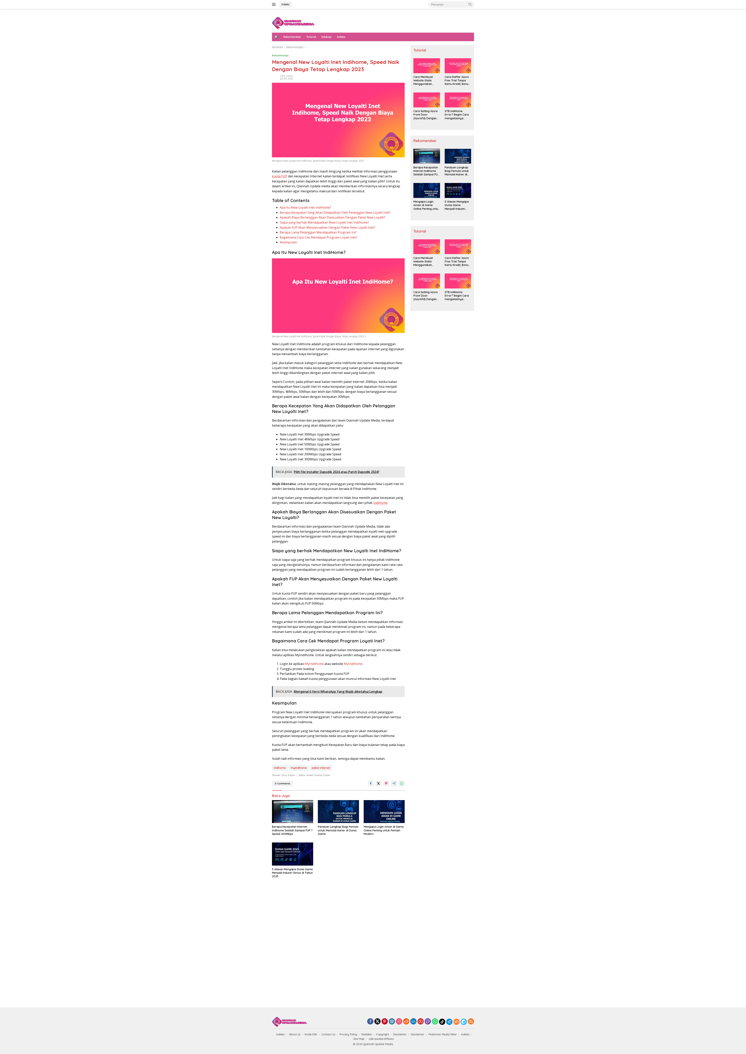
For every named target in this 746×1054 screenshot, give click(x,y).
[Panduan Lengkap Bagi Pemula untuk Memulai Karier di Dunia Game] (338, 811)
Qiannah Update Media (378, 1044)
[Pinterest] (385, 1021)
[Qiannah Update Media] (293, 22)
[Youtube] (420, 1021)
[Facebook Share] (371, 783)
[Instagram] (399, 1021)
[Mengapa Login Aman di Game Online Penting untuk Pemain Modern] (384, 811)
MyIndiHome (314, 664)
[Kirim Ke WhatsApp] (402, 783)
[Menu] (274, 4)
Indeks (285, 4)
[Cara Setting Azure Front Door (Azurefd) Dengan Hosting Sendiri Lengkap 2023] (426, 99)
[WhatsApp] (435, 1021)
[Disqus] (338, 943)
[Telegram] (449, 1022)
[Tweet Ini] (378, 783)
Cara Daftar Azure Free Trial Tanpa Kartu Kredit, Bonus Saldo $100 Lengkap (458, 80)
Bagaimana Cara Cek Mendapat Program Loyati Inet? (318, 237)
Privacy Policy (348, 1034)
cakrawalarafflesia (381, 1039)
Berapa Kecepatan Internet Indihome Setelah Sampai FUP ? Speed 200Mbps (292, 830)
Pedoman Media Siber (443, 1034)
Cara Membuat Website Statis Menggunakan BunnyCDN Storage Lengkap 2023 (425, 80)
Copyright (382, 1034)
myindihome (299, 768)
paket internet (321, 768)
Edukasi (327, 37)
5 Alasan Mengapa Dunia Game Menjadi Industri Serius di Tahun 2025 (292, 873)
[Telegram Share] (394, 783)
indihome (280, 768)
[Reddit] (406, 1021)
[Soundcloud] (456, 1022)
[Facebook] (370, 1021)
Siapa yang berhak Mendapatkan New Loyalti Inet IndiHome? (324, 222)
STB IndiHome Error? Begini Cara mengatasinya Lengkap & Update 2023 (457, 114)
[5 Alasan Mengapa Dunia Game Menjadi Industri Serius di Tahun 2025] (292, 854)
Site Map (358, 1039)
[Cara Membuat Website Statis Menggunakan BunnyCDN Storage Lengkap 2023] (426, 65)
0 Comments (282, 783)
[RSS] (471, 1021)
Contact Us (328, 1034)
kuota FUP (279, 176)
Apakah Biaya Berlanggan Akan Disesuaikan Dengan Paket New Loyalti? (332, 217)
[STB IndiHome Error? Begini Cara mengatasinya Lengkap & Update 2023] (458, 99)
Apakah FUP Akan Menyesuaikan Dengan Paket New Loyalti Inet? (327, 227)
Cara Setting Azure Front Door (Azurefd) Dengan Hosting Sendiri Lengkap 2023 (425, 114)
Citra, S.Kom (286, 76)
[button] (470, 4)
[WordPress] (392, 1021)
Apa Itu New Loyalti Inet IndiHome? (305, 207)
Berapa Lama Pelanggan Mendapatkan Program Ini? (318, 232)
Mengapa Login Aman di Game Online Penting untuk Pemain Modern (384, 830)
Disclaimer (400, 1034)
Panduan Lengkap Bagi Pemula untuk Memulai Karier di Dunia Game (338, 830)
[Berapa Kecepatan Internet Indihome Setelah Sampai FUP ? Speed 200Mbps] (292, 811)
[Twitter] (377, 1021)
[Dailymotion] (464, 1022)
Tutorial (311, 37)
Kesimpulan (288, 242)
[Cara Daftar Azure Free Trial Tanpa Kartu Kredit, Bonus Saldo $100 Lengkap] (458, 65)
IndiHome (380, 503)
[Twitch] (428, 1021)
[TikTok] (442, 1022)
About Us (295, 1034)
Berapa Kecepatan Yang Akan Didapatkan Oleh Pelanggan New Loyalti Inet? (335, 212)
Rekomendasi (292, 37)
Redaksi (367, 1034)
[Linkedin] (413, 1021)
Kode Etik (311, 1034)
